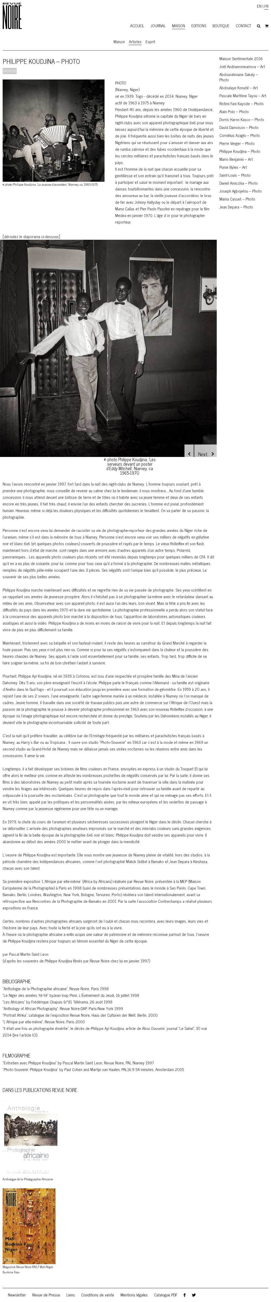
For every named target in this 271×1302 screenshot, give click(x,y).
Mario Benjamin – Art (236, 159)
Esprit (150, 41)
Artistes (135, 41)
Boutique (221, 25)
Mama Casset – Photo (237, 198)
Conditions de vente (97, 1294)
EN (259, 6)
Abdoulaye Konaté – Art (238, 87)
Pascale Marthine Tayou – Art (242, 95)
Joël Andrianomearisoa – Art (242, 66)
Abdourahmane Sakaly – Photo (238, 77)
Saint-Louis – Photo (235, 175)
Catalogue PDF (165, 1294)
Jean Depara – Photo (236, 206)
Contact (243, 25)
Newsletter (17, 1294)
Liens (70, 1294)
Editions (198, 25)
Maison (178, 25)
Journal (158, 25)
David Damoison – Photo (239, 127)
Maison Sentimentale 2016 (241, 58)
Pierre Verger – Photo (237, 143)
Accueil (137, 25)
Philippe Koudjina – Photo (239, 151)
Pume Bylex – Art (233, 167)
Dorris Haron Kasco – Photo (241, 119)
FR (266, 6)
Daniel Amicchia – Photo (238, 183)
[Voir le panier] (266, 26)
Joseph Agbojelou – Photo (240, 191)
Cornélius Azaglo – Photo (239, 135)
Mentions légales (134, 1294)
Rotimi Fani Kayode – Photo (241, 103)
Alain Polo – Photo (234, 111)
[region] (108, 357)
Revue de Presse (46, 1294)
